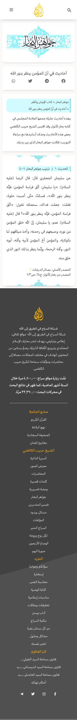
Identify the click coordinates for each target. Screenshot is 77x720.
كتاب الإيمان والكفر (41, 102)
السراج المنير (38, 528)
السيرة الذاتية (38, 458)
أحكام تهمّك (38, 682)
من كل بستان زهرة (38, 628)
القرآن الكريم (38, 419)
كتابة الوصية (38, 589)
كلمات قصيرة (38, 481)
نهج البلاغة (38, 427)
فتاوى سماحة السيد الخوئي (38, 659)
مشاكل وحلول (38, 636)
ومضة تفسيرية (38, 489)
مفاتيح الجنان (38, 443)
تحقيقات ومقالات (38, 605)
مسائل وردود (38, 512)
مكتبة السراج (39, 620)
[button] (69, 10)
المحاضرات (38, 473)
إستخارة (38, 574)
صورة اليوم (38, 551)
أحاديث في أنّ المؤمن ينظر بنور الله (38, 73)
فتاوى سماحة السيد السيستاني (38, 667)
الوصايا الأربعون (38, 543)
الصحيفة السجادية (38, 435)
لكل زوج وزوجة (38, 535)
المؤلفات (38, 520)
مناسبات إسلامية (38, 597)
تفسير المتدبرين (38, 504)
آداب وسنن (38, 613)
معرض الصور (39, 466)
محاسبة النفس (38, 582)
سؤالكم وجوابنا (38, 566)
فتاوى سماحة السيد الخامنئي (38, 675)
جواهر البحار (38, 497)
